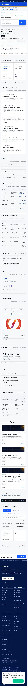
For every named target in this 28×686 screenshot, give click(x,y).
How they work (13, 53)
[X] (6, 583)
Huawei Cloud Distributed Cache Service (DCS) (7, 414)
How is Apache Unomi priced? (13, 373)
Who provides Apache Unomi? (13, 385)
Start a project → (8, 578)
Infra (9, 7)
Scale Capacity (6, 620)
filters (16, 22)
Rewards (4, 646)
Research (16, 621)
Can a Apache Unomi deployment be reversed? (13, 381)
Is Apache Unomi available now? (13, 377)
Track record (23, 53)
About (3, 637)
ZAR (16, 9)
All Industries (6, 630)
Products (4, 7)
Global (6, 9)
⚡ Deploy (6, 510)
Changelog (4, 669)
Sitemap (15, 669)
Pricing (4, 604)
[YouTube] (9, 583)
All (10, 1)
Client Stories (6, 642)
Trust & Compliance (7, 654)
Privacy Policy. (14, 677)
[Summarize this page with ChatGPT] (13, 671)
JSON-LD (10, 669)
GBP (14, 9)
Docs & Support (6, 651)
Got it (18, 681)
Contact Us (5, 639)
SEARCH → (22, 22)
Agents (14, 1)
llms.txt (4, 667)
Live (4, 560)
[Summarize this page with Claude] (20, 671)
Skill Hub (17, 623)
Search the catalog (16, 493)
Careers (4, 644)
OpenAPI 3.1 (10, 667)
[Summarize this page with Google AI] (15, 671)
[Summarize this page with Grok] (18, 671)
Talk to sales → (17, 510)
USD (11, 9)
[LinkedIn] (3, 583)
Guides (16, 618)
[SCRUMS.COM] (6, 566)
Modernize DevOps (6, 625)
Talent (24, 1)
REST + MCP (17, 667)
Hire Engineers (18, 607)
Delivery (19, 1)
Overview (4, 53)
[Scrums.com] (6, 4)
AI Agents (4, 594)
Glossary (16, 626)
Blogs (15, 616)
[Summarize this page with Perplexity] (16, 671)
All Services (17, 609)
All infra (8, 493)
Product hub (4, 495)
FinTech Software (6, 628)
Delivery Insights (7, 623)
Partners (4, 649)
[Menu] (23, 4)
